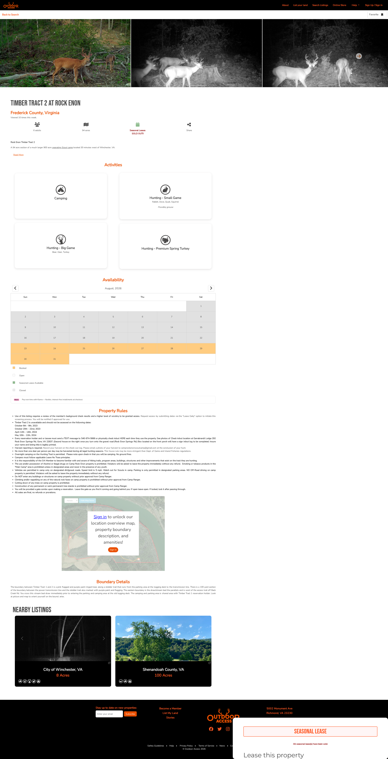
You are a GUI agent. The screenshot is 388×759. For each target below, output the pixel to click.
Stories (170, 717)
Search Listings (320, 5)
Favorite (374, 14)
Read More (18, 154)
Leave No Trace (53, 457)
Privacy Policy (186, 745)
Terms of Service (206, 745)
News (222, 745)
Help (171, 745)
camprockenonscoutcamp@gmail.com (138, 447)
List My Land (170, 713)
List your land (300, 5)
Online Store (339, 5)
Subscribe (130, 714)
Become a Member (170, 708)
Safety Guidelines (155, 745)
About (285, 5)
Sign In (113, 549)
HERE (122, 438)
